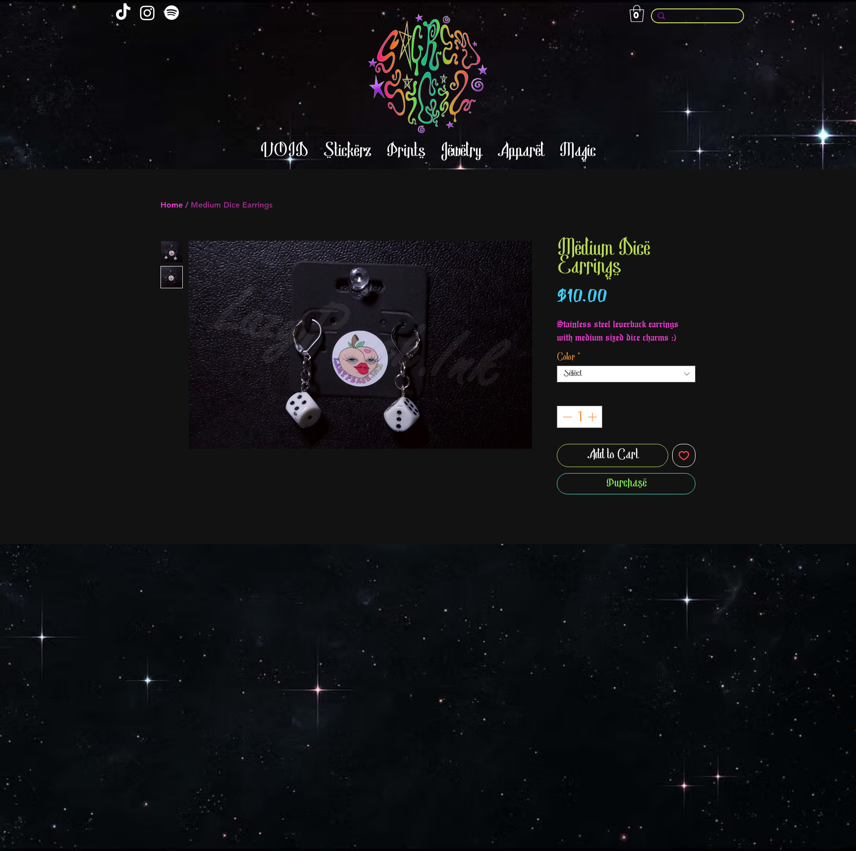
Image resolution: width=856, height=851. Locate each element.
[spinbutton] (580, 416)
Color (569, 358)
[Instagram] (147, 12)
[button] (637, 13)
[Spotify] (171, 12)
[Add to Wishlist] (684, 455)
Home (171, 205)
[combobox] (626, 374)
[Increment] (593, 416)
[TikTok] (123, 12)
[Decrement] (566, 416)
